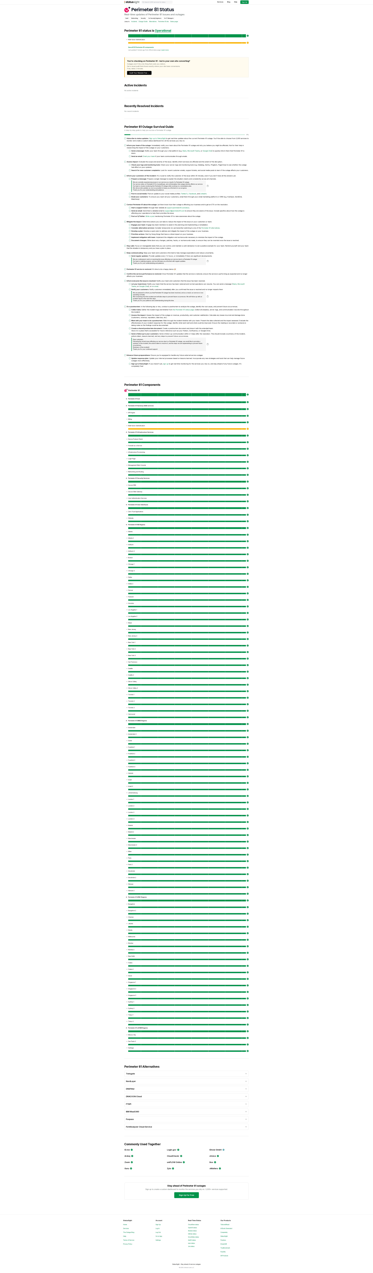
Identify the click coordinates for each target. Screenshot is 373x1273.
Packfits (223, 1252)
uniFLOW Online (174, 1162)
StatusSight (224, 1236)
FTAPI (128, 1104)
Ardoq (127, 1156)
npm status (191, 1243)
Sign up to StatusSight (157, 138)
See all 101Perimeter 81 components (141, 47)
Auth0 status (192, 1240)
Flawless (223, 1240)
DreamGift (223, 1244)
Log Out (158, 1232)
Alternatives (153, 21)
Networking (134, 18)
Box (211, 1162)
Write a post (150, 216)
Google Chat (207, 151)
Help (235, 2)
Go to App (159, 1236)
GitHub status (192, 1234)
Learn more (165, 50)
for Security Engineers (155, 18)
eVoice (213, 1156)
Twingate (130, 1074)
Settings (158, 1240)
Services (220, 2)
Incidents (134, 21)
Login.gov (171, 1150)
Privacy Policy (127, 1244)
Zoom (127, 1162)
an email (155, 286)
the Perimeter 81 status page (183, 310)
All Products (224, 1255)
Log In (157, 1228)
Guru (127, 1168)
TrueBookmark (225, 1248)
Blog (228, 2)
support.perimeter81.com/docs (178, 208)
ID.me (127, 1150)
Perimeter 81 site (163, 21)
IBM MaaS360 (132, 1111)
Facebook (192, 194)
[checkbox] (125, 138)
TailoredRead (224, 1224)
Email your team (149, 156)
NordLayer (131, 1081)
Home (125, 1224)
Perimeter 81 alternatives (210, 228)
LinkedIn (203, 194)
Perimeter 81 (134, 390)
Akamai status (192, 1231)
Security (143, 18)
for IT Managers (168, 18)
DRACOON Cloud (134, 1096)
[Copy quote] (207, 186)
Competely (223, 1232)
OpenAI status (192, 1227)
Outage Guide (143, 21)
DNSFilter (130, 1089)
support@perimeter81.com (175, 211)
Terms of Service (128, 1240)
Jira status (191, 1246)
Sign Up (244, 2)
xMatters (214, 1168)
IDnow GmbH (216, 1150)
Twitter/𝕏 (184, 194)
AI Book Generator (226, 1228)
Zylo (169, 1168)
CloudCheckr (173, 1156)
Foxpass (130, 1119)
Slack (184, 151)
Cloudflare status (193, 1224)
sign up (165, 364)
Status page (174, 21)
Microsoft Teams (193, 151)
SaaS (126, 18)
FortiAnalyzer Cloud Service (139, 1127)
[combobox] (157, 2)
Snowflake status (193, 1237)
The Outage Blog (128, 1232)
